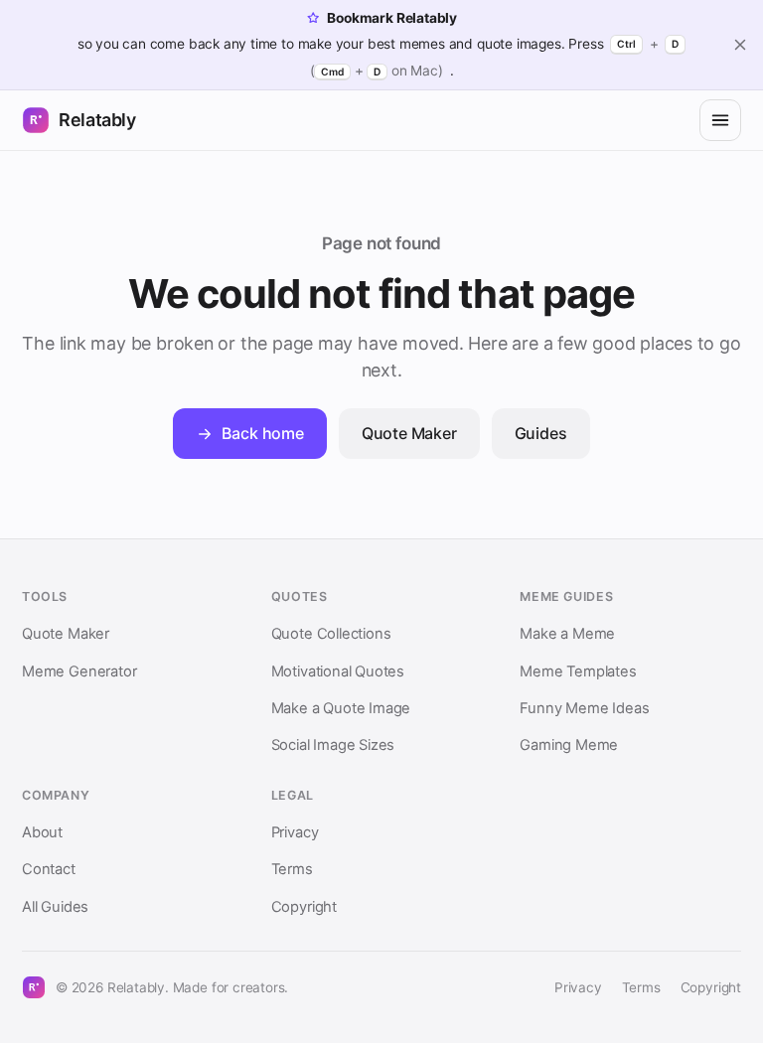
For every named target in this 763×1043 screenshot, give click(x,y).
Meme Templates (578, 671)
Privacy (295, 832)
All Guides (55, 907)
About (42, 832)
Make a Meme (567, 634)
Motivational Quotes (337, 671)
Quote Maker (409, 433)
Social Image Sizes (333, 745)
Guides (541, 433)
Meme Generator (79, 671)
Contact (49, 869)
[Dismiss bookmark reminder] (740, 45)
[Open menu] (720, 120)
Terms (292, 869)
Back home (262, 433)
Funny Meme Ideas (584, 708)
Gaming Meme (569, 745)
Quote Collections (331, 634)
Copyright (304, 907)
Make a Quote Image (341, 708)
